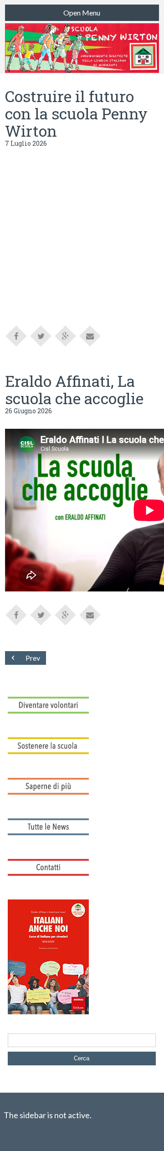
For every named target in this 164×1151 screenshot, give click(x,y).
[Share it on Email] (90, 335)
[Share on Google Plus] (65, 335)
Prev (33, 657)
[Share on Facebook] (16, 335)
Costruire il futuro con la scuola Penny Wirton (76, 113)
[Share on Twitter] (41, 335)
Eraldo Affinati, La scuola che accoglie (74, 389)
